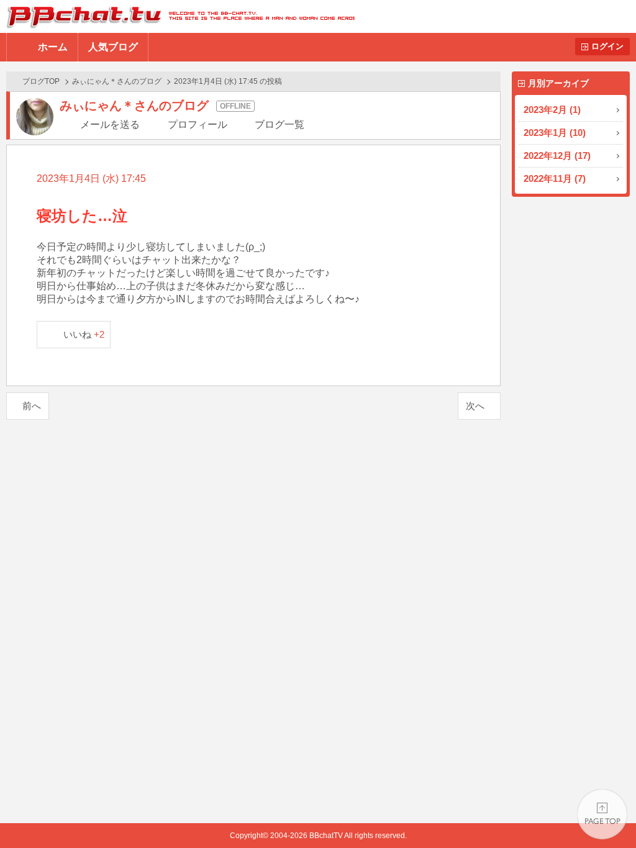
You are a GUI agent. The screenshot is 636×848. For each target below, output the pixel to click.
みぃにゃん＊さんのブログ (116, 81)
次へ (475, 405)
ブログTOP (41, 81)
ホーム (53, 47)
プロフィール (197, 124)
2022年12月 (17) (557, 155)
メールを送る (110, 124)
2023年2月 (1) (552, 109)
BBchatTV (177, 16)
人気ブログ (113, 47)
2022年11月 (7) (555, 178)
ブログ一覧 (279, 124)
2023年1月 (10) (555, 132)
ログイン (607, 46)
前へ (31, 405)
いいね (84, 334)
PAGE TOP (602, 814)
